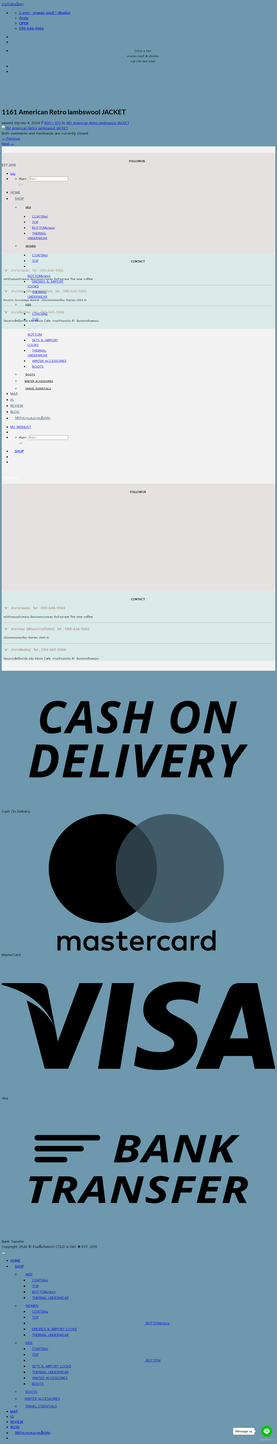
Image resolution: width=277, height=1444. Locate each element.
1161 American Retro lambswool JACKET (97, 123)
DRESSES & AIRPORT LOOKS (54, 1329)
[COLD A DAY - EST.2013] (8, 129)
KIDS (28, 305)
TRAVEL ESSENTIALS (38, 389)
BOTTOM (39, 227)
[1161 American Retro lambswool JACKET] (35, 128)
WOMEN (31, 246)
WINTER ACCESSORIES (49, 361)
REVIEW (16, 405)
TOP (35, 222)
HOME (15, 192)
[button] (12, 173)
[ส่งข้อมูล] (21, 184)
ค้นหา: (23, 178)
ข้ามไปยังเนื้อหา (13, 4)
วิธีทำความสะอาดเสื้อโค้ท (32, 418)
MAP (14, 393)
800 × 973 (52, 123)
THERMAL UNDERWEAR (37, 235)
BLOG (14, 412)
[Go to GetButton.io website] (267, 1439)
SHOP (19, 198)
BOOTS (37, 366)
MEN (28, 207)
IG (12, 399)
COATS (37, 216)
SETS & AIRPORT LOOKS (51, 1366)
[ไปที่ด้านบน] (3, 1253)
